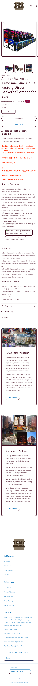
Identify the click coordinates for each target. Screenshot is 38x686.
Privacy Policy (8, 596)
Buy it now (19, 124)
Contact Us (7, 587)
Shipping (3, 104)
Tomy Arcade (16, 682)
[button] (2, 6)
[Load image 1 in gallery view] (9, 68)
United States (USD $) (18, 671)
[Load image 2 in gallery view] (19, 68)
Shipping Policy (9, 605)
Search (6, 574)
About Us (7, 561)
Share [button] (6, 317)
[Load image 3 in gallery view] (28, 68)
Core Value (7, 566)
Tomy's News (8, 570)
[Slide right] (36, 69)
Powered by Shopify (23, 682)
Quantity (4, 107)
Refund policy (8, 601)
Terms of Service (9, 592)
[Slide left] (2, 69)
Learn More (12, 397)
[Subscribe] (32, 658)
